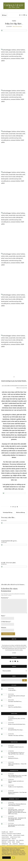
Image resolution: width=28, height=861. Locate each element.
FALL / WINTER (20, 840)
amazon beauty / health (18, 835)
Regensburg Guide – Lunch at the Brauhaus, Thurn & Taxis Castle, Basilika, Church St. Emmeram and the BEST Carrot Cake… (17, 811)
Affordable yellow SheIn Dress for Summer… (13, 584)
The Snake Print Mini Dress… (15, 701)
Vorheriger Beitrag (7, 512)
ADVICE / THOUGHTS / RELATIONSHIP (11, 833)
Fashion (14, 20)
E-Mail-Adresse (6, 621)
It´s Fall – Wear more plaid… (8, 562)
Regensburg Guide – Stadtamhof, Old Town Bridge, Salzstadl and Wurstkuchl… (17, 819)
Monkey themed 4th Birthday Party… (17, 724)
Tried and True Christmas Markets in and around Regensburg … (17, 804)
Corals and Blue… (12, 690)
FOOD (9, 842)
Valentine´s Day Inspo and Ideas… (16, 735)
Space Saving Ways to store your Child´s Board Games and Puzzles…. (17, 776)
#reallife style (5, 832)
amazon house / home (15, 837)
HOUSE (18, 842)
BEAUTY (14, 838)
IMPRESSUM (5, 843)
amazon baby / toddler (7, 835)
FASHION (4, 842)
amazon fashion (5, 837)
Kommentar (5, 598)
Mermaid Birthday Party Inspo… (15, 730)
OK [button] (13, 857)
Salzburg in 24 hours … (13, 758)
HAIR (13, 842)
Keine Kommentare (17, 26)
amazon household (6, 838)
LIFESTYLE (15, 843)
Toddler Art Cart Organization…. (16, 786)
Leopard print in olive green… (9, 541)
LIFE (10, 843)
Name (3, 615)
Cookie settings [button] (6, 857)
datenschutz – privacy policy (8, 840)
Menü (4, 15)
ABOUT (11, 832)
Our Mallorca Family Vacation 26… (16, 747)
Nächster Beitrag (20, 512)
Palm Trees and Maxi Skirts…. (15, 707)
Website (3, 627)
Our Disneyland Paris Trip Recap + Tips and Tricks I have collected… (16, 753)
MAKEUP (21, 843)
